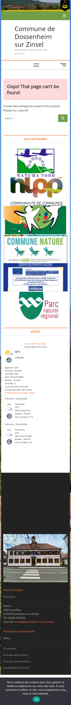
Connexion (9, 648)
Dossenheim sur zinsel (35, 343)
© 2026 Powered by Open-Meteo (20, 393)
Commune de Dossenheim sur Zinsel (35, 36)
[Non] (66, 691)
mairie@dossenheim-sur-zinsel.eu (34, 621)
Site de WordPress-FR (16, 667)
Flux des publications (15, 654)
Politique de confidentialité (19, 631)
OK (36, 699)
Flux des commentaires (16, 661)
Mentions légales (13, 589)
